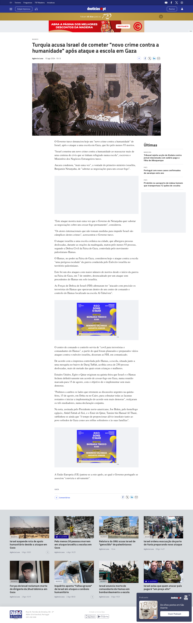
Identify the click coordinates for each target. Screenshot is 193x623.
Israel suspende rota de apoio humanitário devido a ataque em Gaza (28, 544)
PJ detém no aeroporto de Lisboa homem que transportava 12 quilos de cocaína (163, 184)
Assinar (172, 8)
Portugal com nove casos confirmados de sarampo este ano (162, 172)
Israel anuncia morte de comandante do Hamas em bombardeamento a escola (114, 589)
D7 (11, 2)
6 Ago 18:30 (26, 552)
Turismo (18, 2)
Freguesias (28, 2)
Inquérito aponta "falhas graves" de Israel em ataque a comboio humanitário (73, 589)
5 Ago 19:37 (115, 596)
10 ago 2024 (53, 58)
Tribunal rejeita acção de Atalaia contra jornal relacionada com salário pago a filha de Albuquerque (163, 158)
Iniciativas (51, 2)
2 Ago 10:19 (26, 596)
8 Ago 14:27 (160, 549)
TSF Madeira (40, 2)
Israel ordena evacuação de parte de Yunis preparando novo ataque (163, 542)
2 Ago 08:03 (70, 596)
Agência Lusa (15, 552)
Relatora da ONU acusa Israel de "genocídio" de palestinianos (117, 542)
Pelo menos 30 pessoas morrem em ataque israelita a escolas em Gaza (73, 544)
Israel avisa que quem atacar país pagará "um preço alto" (163, 587)
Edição (23, 8)
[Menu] (11, 9)
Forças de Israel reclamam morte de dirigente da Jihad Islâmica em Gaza (28, 589)
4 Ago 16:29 (70, 552)
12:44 (113, 549)
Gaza (56, 489)
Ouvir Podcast (174, 613)
